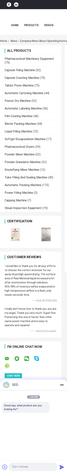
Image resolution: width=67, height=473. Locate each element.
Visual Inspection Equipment (23, 208)
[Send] (62, 467)
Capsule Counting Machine (22, 78)
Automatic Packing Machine (23, 185)
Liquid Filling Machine (18, 131)
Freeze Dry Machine (18, 101)
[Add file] (4, 467)
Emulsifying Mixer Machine (22, 169)
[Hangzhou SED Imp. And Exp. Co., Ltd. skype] (39, 358)
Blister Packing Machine (20, 124)
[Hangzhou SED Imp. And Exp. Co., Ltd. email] (9, 358)
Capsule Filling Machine (20, 70)
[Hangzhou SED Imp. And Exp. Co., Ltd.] (33, 16)
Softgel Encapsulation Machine (25, 139)
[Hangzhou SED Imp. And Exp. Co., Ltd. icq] (9, 366)
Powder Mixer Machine (20, 154)
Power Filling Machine (19, 192)
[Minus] (62, 385)
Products (31, 25)
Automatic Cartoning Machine (24, 93)
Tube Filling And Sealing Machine (26, 177)
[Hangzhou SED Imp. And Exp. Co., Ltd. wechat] (29, 358)
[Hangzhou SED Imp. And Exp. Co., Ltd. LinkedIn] (16, 4)
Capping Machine (16, 200)
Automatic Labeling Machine (23, 108)
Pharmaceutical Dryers (19, 147)
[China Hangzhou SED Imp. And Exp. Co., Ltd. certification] (15, 234)
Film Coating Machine (19, 116)
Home (15, 25)
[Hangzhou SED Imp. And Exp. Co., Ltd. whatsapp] (19, 358)
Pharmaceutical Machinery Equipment (29, 59)
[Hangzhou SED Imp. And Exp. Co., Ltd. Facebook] (9, 4)
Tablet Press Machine (19, 85)
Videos (48, 25)
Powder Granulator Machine (23, 162)
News (14, 40)
